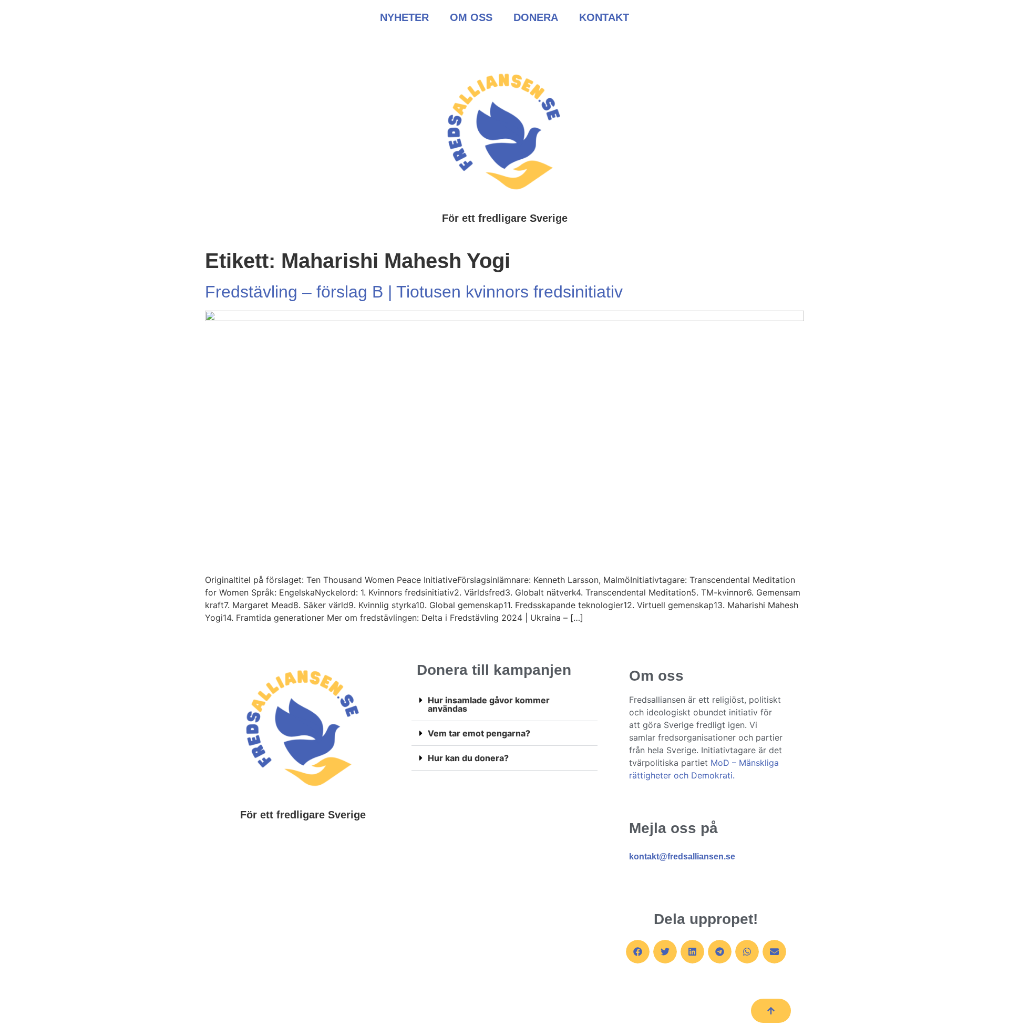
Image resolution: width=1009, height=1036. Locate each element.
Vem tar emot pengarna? (479, 733)
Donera (535, 17)
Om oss (471, 17)
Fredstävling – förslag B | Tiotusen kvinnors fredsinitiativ (414, 291)
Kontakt (604, 17)
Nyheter (404, 17)
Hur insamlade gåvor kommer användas (489, 704)
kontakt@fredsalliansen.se (682, 856)
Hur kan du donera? (468, 758)
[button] (504, 704)
